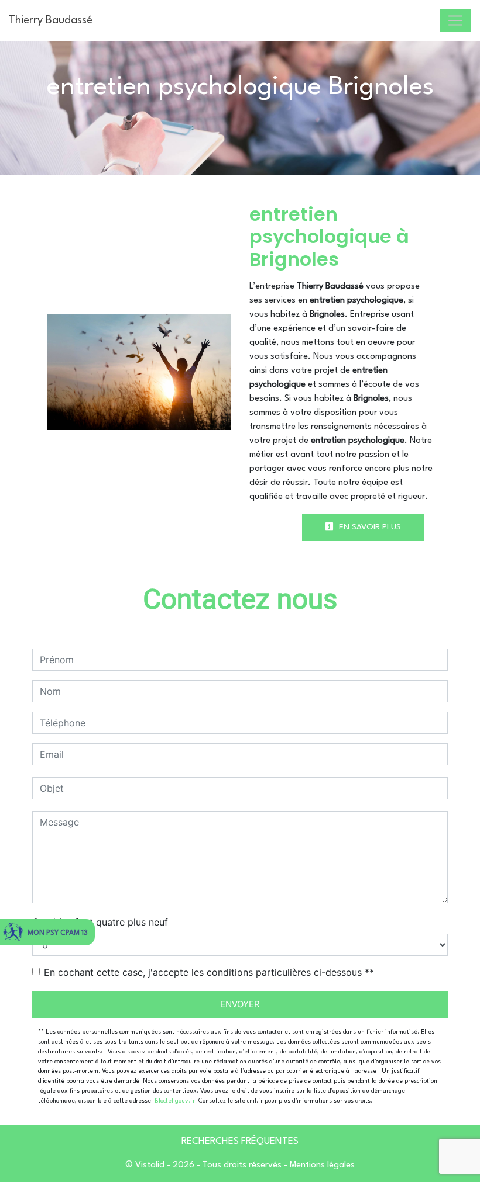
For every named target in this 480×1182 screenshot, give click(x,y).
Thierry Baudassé (50, 20)
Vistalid (149, 1165)
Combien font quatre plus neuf (100, 922)
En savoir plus (369, 527)
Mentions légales (321, 1165)
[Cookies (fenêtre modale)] (3, 1175)
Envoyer (240, 1004)
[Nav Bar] (455, 20)
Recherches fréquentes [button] (240, 1141)
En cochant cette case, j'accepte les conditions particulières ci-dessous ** (209, 972)
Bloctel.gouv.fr (175, 1101)
